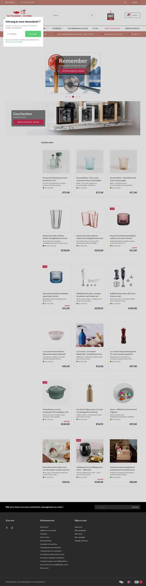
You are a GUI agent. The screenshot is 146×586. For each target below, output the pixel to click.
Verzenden (33, 34)
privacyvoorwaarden (15, 42)
